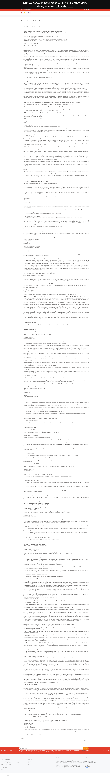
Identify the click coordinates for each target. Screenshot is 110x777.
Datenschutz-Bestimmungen (6, 757)
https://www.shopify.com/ (33, 435)
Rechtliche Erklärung (5, 761)
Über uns (30, 762)
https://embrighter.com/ (43, 29)
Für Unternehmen (4, 767)
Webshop (30, 759)
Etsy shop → (64, 6)
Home (22, 16)
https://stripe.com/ (31, 338)
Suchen (2, 769)
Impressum (3, 766)
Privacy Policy (82, 750)
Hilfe (29, 766)
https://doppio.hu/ (30, 472)
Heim (29, 757)
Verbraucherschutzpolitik (6, 764)
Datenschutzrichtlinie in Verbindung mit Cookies (32, 491)
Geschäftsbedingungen (5, 759)
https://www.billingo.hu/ (32, 516)
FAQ (29, 764)
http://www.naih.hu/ (31, 727)
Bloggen (29, 761)
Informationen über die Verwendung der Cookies (10, 762)
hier (41, 20)
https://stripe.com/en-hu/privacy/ (57, 409)
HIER (40, 734)
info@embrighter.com (26, 9)
